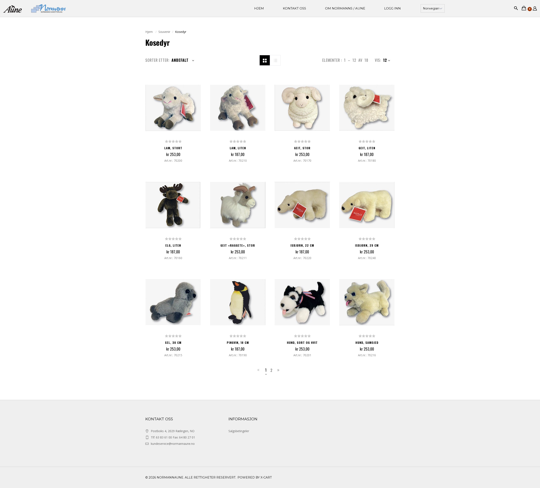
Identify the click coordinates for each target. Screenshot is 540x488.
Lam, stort (173, 148)
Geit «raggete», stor (237, 245)
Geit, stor (302, 148)
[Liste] (275, 60)
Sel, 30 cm (173, 342)
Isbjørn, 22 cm (302, 245)
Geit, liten (367, 148)
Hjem (149, 32)
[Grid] (265, 60)
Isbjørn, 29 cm (367, 245)
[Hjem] (34, 8)
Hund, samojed (366, 342)
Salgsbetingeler (238, 431)
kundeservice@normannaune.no (173, 444)
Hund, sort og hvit (302, 342)
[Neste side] (279, 370)
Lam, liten (238, 148)
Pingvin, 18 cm (238, 342)
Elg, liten (173, 245)
